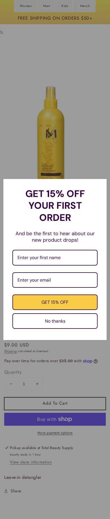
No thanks (55, 321)
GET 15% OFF (55, 302)
